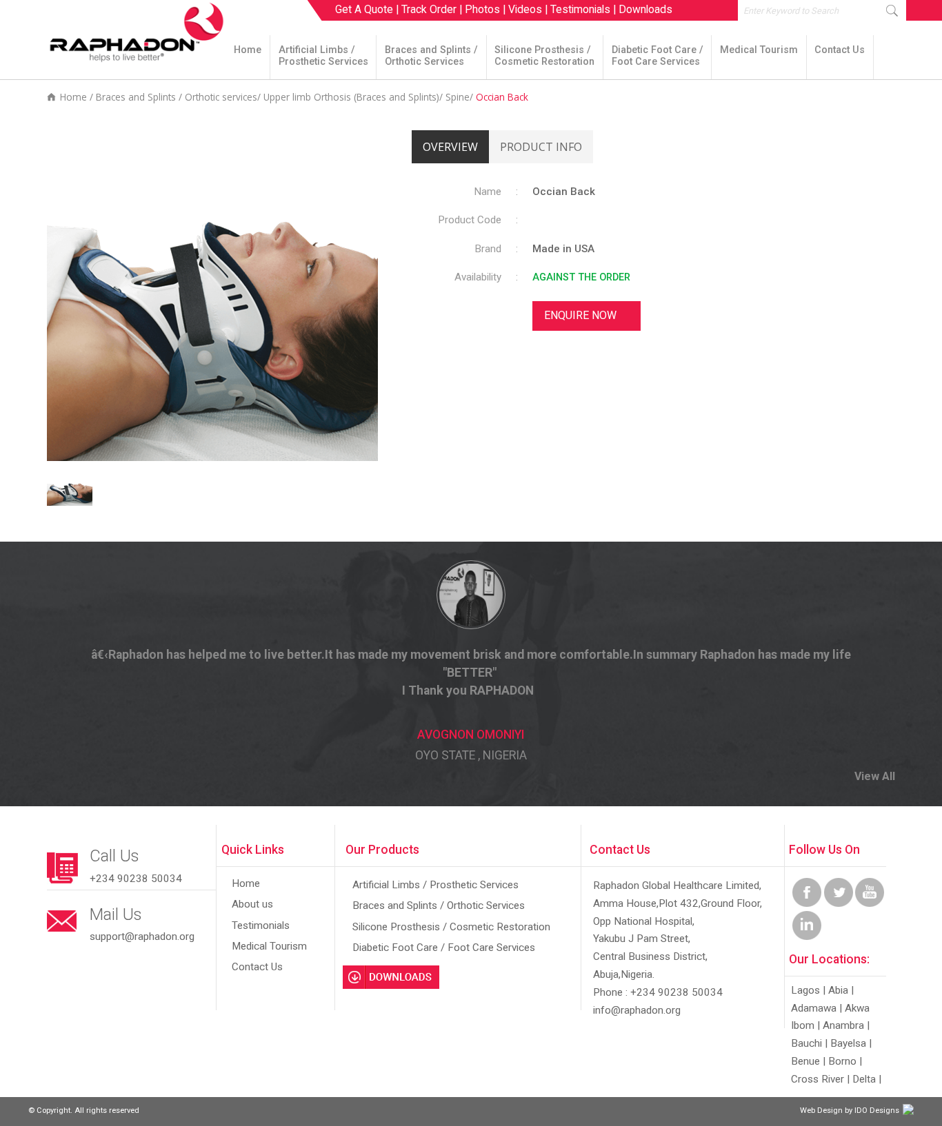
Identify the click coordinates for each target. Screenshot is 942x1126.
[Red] (71, 503)
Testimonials (580, 9)
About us (252, 904)
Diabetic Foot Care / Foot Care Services (657, 56)
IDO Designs (876, 1110)
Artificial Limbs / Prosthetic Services (323, 56)
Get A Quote (364, 9)
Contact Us (839, 50)
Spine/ (460, 96)
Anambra (843, 1025)
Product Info (541, 146)
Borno (842, 1061)
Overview (450, 146)
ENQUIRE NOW (580, 315)
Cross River (817, 1079)
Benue (805, 1061)
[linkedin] (807, 937)
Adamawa (813, 1008)
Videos (525, 9)
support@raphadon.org (142, 936)
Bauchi (806, 1043)
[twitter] (838, 904)
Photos (482, 9)
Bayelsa (848, 1043)
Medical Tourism (759, 50)
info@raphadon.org (637, 1010)
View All (874, 776)
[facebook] (807, 904)
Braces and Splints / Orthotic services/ (179, 96)
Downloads (645, 9)
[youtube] (869, 904)
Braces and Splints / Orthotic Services (431, 56)
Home (247, 50)
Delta (864, 1079)
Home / (76, 96)
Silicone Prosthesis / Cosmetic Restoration (544, 56)
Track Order (429, 9)
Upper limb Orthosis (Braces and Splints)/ (354, 96)
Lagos (805, 990)
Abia (838, 990)
